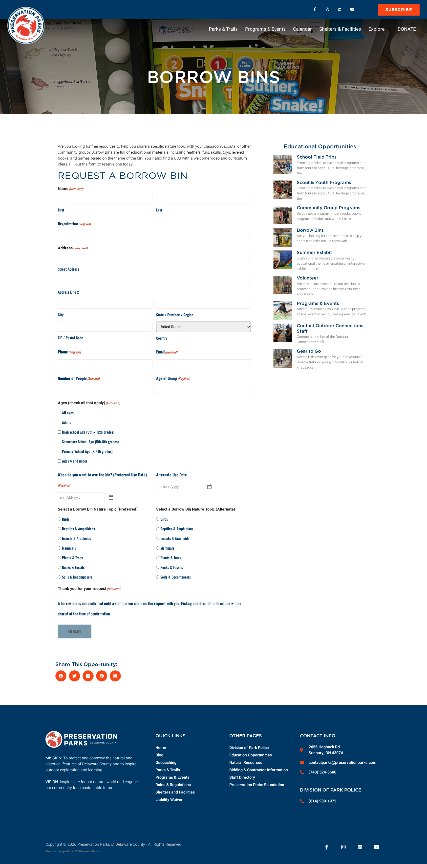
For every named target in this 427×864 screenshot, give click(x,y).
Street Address (68, 269)
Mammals (69, 548)
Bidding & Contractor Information (258, 770)
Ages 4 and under (74, 461)
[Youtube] (352, 9)
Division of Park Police (249, 748)
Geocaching (165, 763)
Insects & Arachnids (76, 538)
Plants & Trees (72, 557)
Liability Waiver (169, 800)
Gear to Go (309, 351)
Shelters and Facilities (175, 792)
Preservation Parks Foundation (256, 785)
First (61, 209)
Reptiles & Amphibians (78, 528)
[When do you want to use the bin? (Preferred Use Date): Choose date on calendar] (111, 497)
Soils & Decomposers (77, 577)
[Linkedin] (339, 9)
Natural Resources (245, 763)
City (61, 314)
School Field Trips (317, 157)
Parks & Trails (223, 29)
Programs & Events (265, 29)
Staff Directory (242, 777)
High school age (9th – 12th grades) (88, 432)
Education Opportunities (250, 755)
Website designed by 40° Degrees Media (72, 851)
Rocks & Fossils (73, 567)
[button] (367, 9)
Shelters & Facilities (340, 29)
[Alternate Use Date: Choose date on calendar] (209, 487)
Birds (65, 519)
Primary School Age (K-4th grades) (87, 451)
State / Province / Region (174, 314)
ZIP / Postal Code (70, 337)
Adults (66, 422)
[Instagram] (327, 9)
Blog (159, 755)
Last (159, 209)
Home (160, 748)
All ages (68, 412)
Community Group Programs (328, 208)
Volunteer (307, 278)
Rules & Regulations (173, 785)
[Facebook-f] (315, 9)
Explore (376, 29)
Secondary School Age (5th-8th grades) (90, 441)
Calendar (302, 29)
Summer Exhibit (314, 253)
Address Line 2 (68, 292)
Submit (75, 631)
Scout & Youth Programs (324, 183)
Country (161, 338)
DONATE (407, 29)
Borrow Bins (310, 230)
